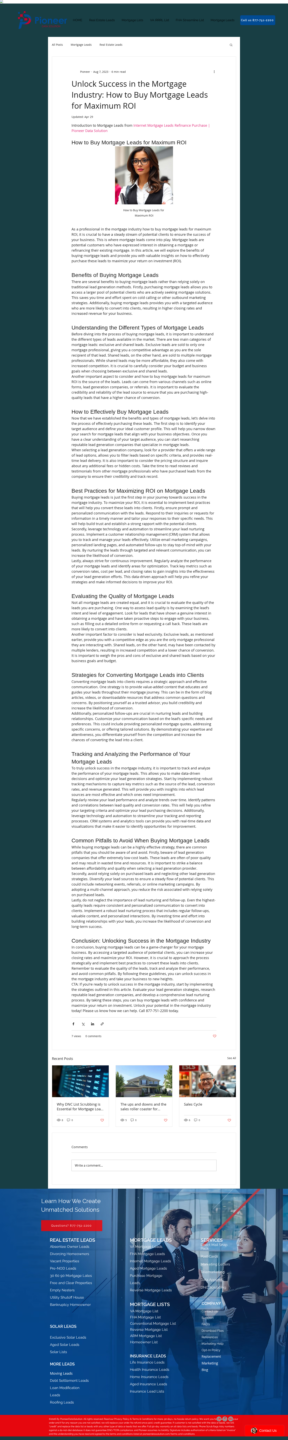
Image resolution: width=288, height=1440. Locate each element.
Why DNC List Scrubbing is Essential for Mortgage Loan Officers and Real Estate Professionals (80, 1106)
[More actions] (214, 71)
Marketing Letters (215, 1264)
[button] (231, 44)
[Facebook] (224, 1418)
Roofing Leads (62, 1402)
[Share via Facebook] (73, 1024)
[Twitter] (218, 1418)
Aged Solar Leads (64, 1345)
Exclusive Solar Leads (68, 1337)
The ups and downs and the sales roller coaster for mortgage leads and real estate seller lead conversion (143, 1106)
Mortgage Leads (81, 44)
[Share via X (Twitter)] (83, 1024)
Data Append (211, 1280)
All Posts (57, 44)
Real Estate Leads (111, 44)
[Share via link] (102, 1024)
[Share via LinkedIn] (92, 1024)
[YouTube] (230, 1418)
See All (231, 1058)
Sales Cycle (193, 1104)
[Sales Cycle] (207, 1081)
